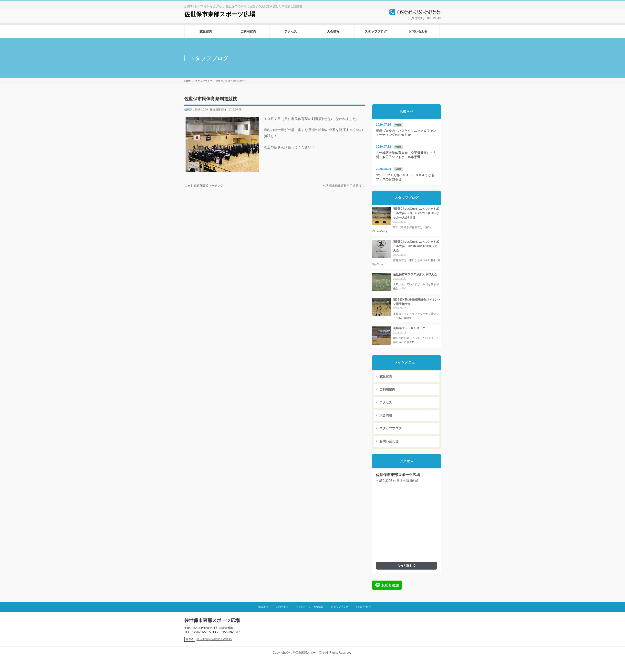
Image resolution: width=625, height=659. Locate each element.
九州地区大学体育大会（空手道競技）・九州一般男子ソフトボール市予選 (406, 155)
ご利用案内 (386, 389)
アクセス (385, 402)
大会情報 (385, 415)
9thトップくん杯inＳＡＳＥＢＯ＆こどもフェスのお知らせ (405, 177)
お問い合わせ (388, 441)
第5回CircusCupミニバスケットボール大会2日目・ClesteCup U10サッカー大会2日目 (416, 213)
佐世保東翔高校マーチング (203, 185)
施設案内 (385, 376)
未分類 (398, 124)
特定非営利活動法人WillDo (214, 639)
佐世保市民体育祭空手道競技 (344, 185)
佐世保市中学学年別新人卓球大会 (415, 274)
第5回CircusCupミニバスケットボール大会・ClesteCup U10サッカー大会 (416, 246)
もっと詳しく (406, 565)
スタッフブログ (390, 428)
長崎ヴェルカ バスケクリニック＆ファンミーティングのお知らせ (406, 133)
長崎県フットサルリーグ (409, 328)
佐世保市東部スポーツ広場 (219, 14)
